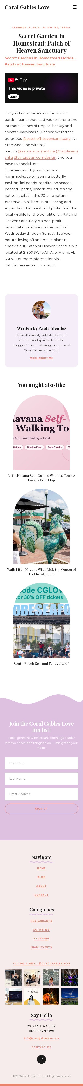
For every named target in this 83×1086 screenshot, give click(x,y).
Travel (65, 27)
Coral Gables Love (27, 7)
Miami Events (41, 947)
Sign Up (41, 808)
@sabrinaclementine (36, 151)
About (41, 886)
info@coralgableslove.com (41, 1038)
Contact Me (41, 1047)
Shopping (41, 938)
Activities (50, 27)
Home (41, 868)
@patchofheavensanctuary (47, 139)
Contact (41, 895)
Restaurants (41, 921)
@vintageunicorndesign (35, 157)
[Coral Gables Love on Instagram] (41, 1059)
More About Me (41, 358)
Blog (41, 877)
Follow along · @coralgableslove (41, 963)
